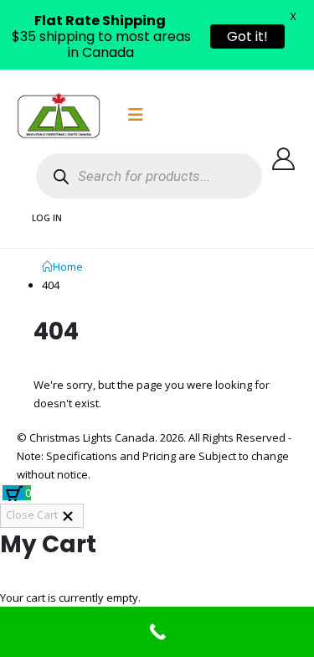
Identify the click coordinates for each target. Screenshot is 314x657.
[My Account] (283, 158)
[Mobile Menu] (135, 115)
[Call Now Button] (157, 632)
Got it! (247, 36)
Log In (47, 218)
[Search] (61, 176)
